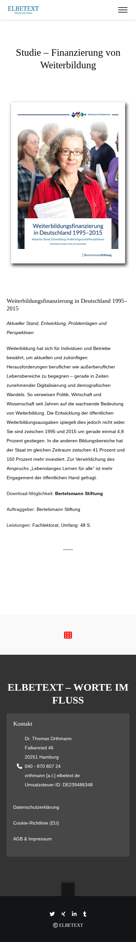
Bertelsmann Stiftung (79, 493)
